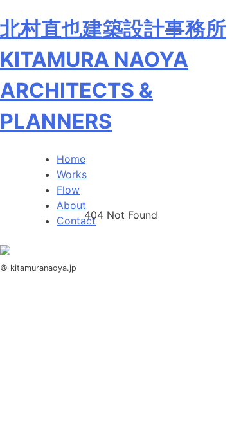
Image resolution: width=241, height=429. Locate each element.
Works (72, 174)
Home (71, 158)
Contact (76, 220)
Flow (68, 189)
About (71, 205)
